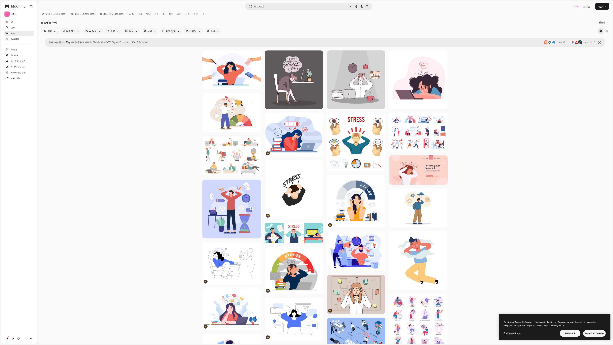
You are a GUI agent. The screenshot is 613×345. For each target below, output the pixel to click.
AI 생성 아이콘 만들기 (114, 14)
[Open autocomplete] (249, 6)
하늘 (148, 14)
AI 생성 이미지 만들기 (56, 14)
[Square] (606, 31)
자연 (179, 14)
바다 (140, 14)
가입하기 (602, 6)
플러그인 (588, 42)
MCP (560, 42)
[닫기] (600, 42)
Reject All (570, 333)
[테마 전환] (18, 338)
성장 (187, 14)
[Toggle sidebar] (31, 6)
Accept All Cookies (594, 333)
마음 (131, 14)
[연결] (7, 338)
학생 (171, 14)
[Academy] (12, 338)
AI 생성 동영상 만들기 (85, 14)
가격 (576, 6)
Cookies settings (511, 333)
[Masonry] (600, 31)
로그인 (586, 6)
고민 (156, 14)
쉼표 (195, 14)
